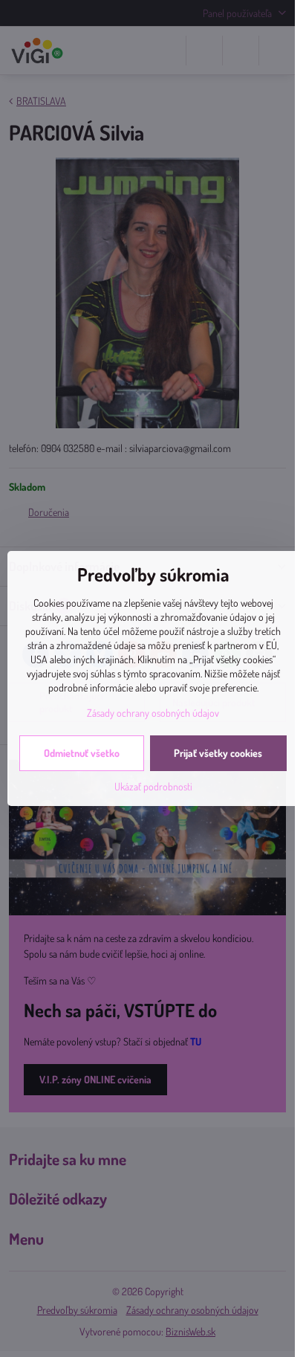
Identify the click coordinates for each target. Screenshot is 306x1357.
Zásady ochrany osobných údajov (153, 712)
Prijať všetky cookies (218, 753)
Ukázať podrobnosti (153, 786)
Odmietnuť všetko (82, 753)
